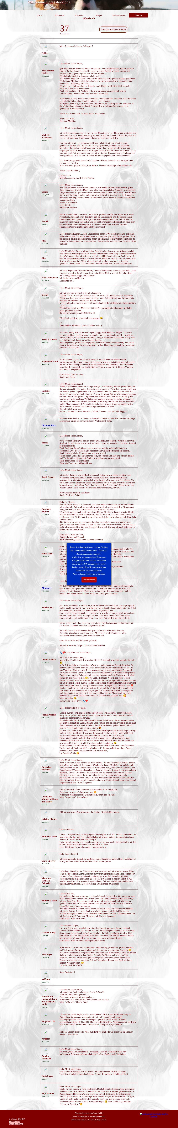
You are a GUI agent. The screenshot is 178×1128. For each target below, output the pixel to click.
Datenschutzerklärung (16, 1124)
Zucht (39, 15)
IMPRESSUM (14, 1122)
